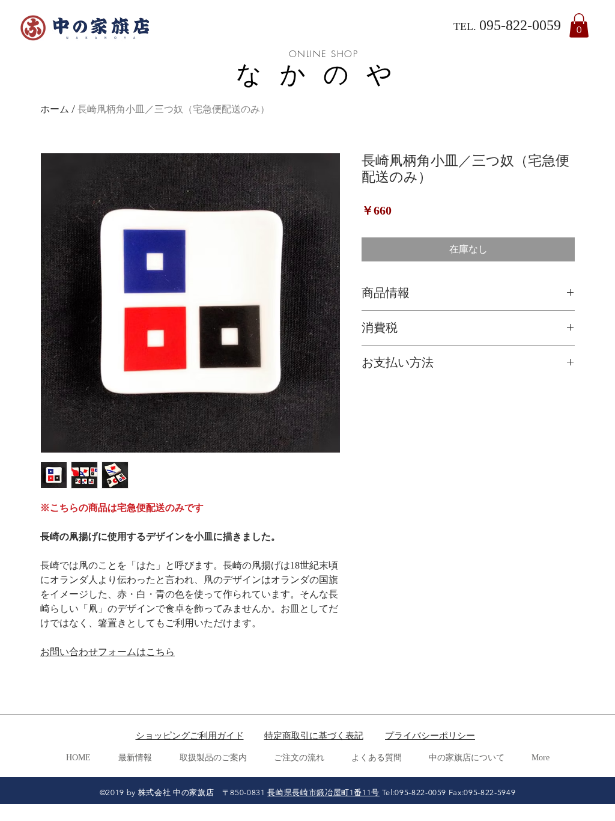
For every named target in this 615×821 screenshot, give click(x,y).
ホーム (54, 109)
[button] (579, 25)
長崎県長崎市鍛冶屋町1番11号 (323, 792)
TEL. (466, 26)
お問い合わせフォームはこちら (107, 652)
